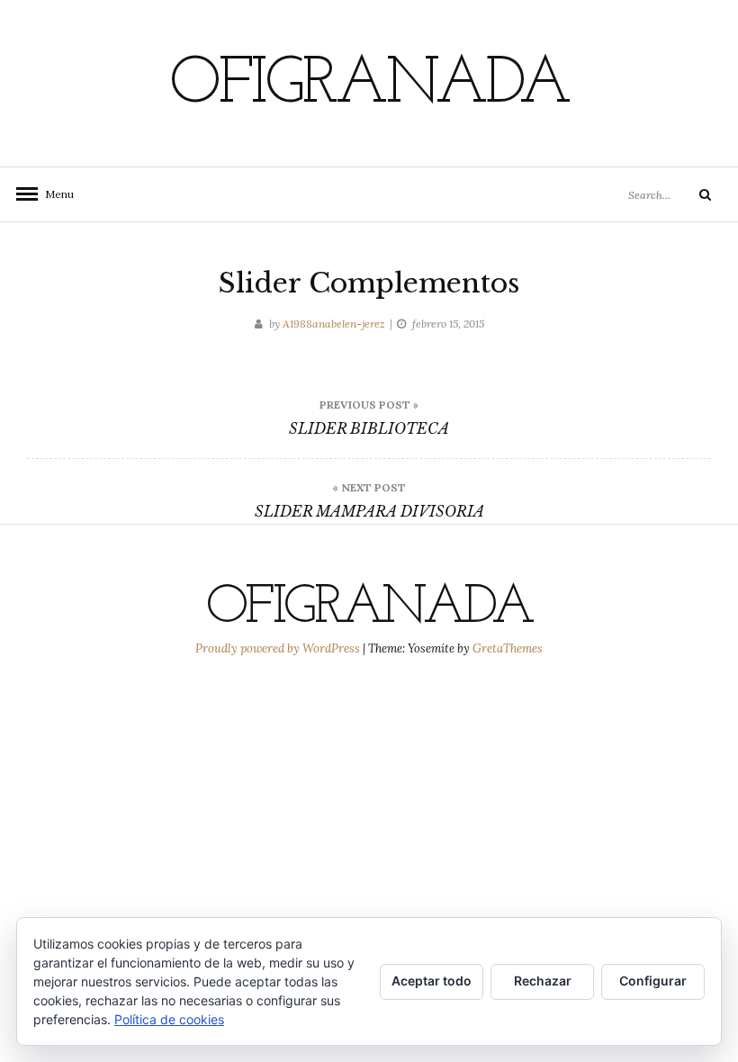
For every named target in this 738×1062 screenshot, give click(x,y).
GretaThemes (507, 648)
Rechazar (543, 980)
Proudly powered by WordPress (279, 648)
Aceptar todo (432, 980)
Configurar (653, 980)
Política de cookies (169, 1019)
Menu (54, 194)
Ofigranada (369, 85)
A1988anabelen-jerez (334, 323)
